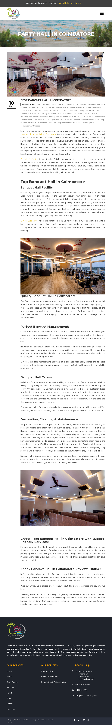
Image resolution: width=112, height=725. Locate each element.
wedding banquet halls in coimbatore (64, 122)
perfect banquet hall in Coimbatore (39, 134)
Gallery (10, 703)
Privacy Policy (47, 671)
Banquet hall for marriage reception (71, 107)
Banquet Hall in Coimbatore (49, 104)
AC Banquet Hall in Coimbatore (90, 104)
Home (9, 671)
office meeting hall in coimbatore (36, 119)
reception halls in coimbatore (86, 119)
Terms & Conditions (49, 676)
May (11, 104)
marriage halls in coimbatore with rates (65, 116)
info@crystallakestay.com (86, 695)
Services (10, 687)
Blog (9, 698)
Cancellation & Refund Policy (53, 682)
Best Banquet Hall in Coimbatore (46, 100)
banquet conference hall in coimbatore (37, 107)
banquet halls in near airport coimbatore (61, 110)
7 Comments (69, 104)
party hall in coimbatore (62, 119)
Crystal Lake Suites (29, 159)
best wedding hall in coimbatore (77, 113)
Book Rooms (12, 682)
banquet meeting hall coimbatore (46, 113)
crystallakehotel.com (69, 3)
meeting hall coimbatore (94, 116)
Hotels (10, 693)
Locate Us (11, 709)
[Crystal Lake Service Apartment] (13, 13)
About (9, 676)
